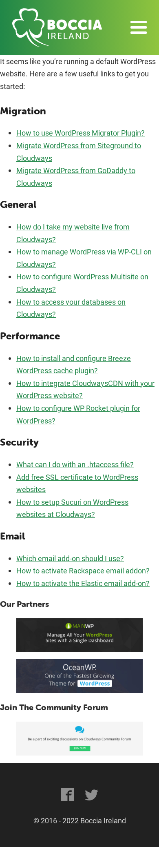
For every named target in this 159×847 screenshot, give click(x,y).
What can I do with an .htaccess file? (75, 464)
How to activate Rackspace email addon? (83, 570)
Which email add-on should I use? (70, 558)
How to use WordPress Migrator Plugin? (80, 133)
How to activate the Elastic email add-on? (83, 583)
